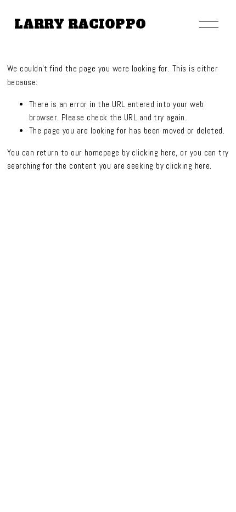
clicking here (154, 152)
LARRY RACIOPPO (80, 24)
